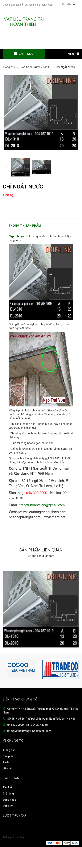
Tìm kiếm (8, 787)
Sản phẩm (9, 756)
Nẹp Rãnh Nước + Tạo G (35, 67)
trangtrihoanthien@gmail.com (42, 504)
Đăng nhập (9, 799)
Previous (9, 167)
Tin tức (7, 762)
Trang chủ (9, 750)
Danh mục (25, 54)
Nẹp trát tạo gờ (18, 236)
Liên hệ (7, 768)
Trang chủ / (11, 67)
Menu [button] (71, 53)
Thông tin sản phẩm (25, 225)
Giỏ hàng (8, 793)
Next (77, 167)
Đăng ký (8, 805)
